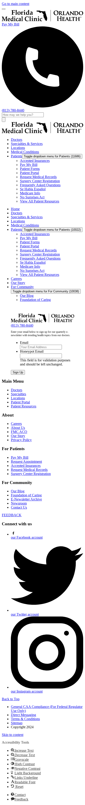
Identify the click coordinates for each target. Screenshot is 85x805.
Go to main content (15, 4)
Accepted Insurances (26, 466)
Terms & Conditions (25, 719)
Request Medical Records (29, 470)
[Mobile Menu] (3, 9)
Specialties (18, 394)
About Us (18, 428)
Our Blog (17, 491)
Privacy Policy (21, 440)
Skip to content (12, 735)
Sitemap (16, 723)
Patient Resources (23, 406)
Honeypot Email (32, 351)
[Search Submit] (3, 119)
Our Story (18, 436)
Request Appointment (26, 461)
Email (24, 342)
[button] (22, 750)
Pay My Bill (10, 24)
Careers (16, 424)
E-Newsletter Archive (26, 499)
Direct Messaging (23, 715)
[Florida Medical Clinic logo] (42, 132)
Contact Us (19, 507)
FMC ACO (19, 432)
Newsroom (19, 503)
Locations (18, 398)
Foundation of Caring (26, 495)
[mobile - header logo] (42, 20)
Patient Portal (20, 402)
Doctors (16, 390)
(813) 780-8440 (22, 325)
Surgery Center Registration (31, 474)
